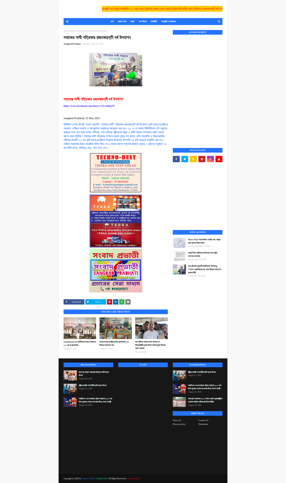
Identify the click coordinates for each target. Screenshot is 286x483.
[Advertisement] (197, 87)
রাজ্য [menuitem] (132, 21)
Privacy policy (179, 424)
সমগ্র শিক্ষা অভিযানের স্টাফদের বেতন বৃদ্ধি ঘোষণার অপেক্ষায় (202, 254)
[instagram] (210, 159)
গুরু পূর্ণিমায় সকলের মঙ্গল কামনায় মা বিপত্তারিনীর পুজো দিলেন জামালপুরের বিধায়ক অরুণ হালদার (150, 345)
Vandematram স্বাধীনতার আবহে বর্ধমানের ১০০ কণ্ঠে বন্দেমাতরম (80, 343)
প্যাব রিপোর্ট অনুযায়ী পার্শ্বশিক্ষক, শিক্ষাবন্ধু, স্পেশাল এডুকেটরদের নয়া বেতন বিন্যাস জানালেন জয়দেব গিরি (204, 269)
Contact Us (203, 420)
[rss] (193, 159)
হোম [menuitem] (112, 21)
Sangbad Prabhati (72, 44)
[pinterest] (201, 159)
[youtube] (218, 159)
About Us (177, 420)
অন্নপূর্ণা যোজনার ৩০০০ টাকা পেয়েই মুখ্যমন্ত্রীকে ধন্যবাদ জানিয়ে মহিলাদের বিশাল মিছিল (205, 400)
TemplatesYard (101, 478)
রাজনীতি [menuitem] (154, 21)
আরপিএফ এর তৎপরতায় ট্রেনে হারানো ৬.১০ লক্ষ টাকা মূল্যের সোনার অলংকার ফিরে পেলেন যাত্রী (95, 400)
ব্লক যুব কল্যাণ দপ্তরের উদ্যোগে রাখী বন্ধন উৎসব (94, 374)
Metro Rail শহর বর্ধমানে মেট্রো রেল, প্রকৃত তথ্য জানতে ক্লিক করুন (204, 241)
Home (66, 31)
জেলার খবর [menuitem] (122, 21)
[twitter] (184, 159)
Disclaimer (203, 424)
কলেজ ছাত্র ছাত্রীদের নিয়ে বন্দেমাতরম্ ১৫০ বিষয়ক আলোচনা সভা (114, 343)
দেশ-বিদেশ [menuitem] (143, 21)
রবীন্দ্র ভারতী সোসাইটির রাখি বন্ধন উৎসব (92, 385)
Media (72, 31)
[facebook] (176, 159)
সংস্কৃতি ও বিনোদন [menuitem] (168, 21)
